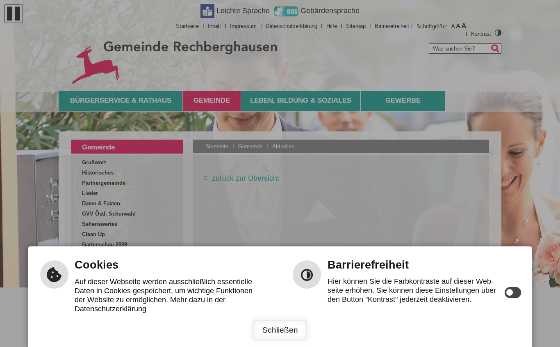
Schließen (280, 330)
